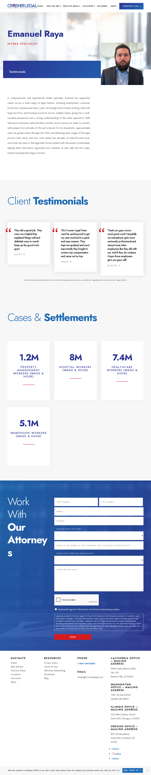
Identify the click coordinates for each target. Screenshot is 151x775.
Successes (102, 6)
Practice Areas (70, 6)
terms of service (91, 609)
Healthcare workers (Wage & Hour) (122, 370)
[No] (147, 770)
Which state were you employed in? (75, 553)
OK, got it (131, 770)
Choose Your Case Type (69, 529)
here (118, 770)
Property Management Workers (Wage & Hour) (28, 372)
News (113, 6)
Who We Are (52, 6)
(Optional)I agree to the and (88, 609)
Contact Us (130, 6)
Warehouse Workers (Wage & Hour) (28, 435)
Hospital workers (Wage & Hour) (75, 369)
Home (40, 6)
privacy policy (112, 609)
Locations (87, 6)
